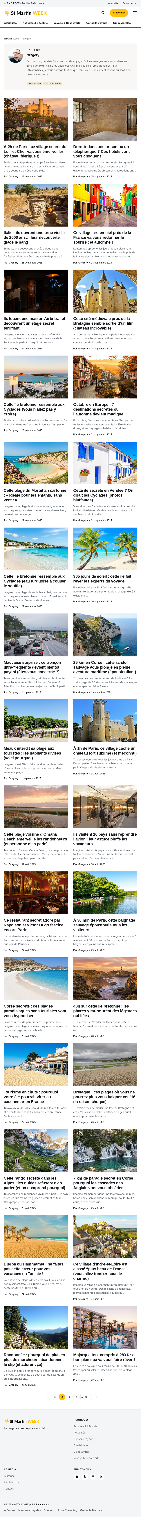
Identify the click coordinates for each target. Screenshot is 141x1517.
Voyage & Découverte (87, 1458)
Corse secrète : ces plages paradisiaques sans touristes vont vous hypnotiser (35, 1011)
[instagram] (93, 1476)
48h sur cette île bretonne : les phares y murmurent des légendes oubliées (105, 1011)
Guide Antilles (82, 1451)
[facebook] (77, 1476)
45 (86, 1397)
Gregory (33, 55)
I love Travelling (67, 1510)
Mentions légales (29, 1510)
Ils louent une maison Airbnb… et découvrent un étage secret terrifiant (34, 323)
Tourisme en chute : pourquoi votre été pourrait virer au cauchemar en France (31, 1097)
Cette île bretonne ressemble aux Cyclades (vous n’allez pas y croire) (34, 409)
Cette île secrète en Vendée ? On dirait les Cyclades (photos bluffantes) (103, 495)
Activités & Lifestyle (85, 1426)
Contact (9, 1488)
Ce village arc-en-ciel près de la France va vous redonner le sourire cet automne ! (102, 237)
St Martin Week (11, 38)
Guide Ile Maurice (91, 1510)
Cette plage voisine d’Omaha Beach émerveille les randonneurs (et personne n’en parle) (35, 839)
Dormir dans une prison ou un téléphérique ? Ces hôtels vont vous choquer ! (101, 151)
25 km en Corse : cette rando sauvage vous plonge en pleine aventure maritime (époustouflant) (104, 667)
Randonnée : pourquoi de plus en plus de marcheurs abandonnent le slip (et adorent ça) (34, 1360)
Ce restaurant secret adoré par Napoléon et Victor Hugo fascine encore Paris (33, 925)
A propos (9, 1475)
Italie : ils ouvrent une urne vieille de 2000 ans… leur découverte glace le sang (34, 237)
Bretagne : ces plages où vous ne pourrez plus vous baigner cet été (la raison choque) (104, 1097)
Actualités (79, 1432)
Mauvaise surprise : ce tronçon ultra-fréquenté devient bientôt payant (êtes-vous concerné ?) (32, 667)
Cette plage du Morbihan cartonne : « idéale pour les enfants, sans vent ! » (35, 495)
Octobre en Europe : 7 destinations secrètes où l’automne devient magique (98, 409)
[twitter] (85, 1476)
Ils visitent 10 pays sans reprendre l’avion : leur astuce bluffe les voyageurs (105, 839)
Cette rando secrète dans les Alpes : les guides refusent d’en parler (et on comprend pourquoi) (34, 1183)
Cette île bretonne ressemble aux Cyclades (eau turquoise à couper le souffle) (35, 581)
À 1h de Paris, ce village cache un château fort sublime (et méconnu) (105, 750)
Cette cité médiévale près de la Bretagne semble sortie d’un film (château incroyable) (103, 323)
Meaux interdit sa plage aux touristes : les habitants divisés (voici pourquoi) (32, 753)
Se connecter (130, 3)
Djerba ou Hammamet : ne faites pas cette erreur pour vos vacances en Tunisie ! (33, 1269)
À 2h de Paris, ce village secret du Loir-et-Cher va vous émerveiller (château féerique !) (35, 151)
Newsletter (113, 3)
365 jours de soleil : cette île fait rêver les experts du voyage (102, 578)
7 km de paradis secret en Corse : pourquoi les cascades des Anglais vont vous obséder (104, 1183)
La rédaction (11, 1482)
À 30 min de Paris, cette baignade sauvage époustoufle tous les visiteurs (104, 925)
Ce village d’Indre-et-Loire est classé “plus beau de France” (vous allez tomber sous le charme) (100, 1271)
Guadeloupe (81, 1445)
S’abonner (119, 12)
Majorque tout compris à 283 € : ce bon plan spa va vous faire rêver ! (105, 1357)
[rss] (101, 1476)
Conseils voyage (83, 1439)
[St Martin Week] (37, 13)
